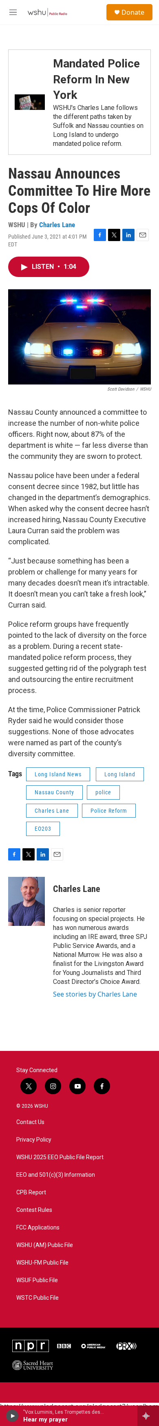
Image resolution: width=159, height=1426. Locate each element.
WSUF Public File (37, 1280)
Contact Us (30, 1122)
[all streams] (148, 1416)
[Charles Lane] (26, 901)
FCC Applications (38, 1228)
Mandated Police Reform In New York (96, 79)
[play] (12, 1416)
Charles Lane (57, 225)
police (103, 792)
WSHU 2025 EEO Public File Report (60, 1157)
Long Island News (58, 774)
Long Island (119, 774)
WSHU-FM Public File (42, 1263)
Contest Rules (34, 1210)
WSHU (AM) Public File (44, 1245)
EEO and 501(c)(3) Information (55, 1175)
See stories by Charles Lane (95, 994)
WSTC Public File (37, 1298)
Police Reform (109, 810)
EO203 (43, 828)
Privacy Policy (33, 1140)
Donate (132, 12)
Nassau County (54, 792)
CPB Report (31, 1192)
